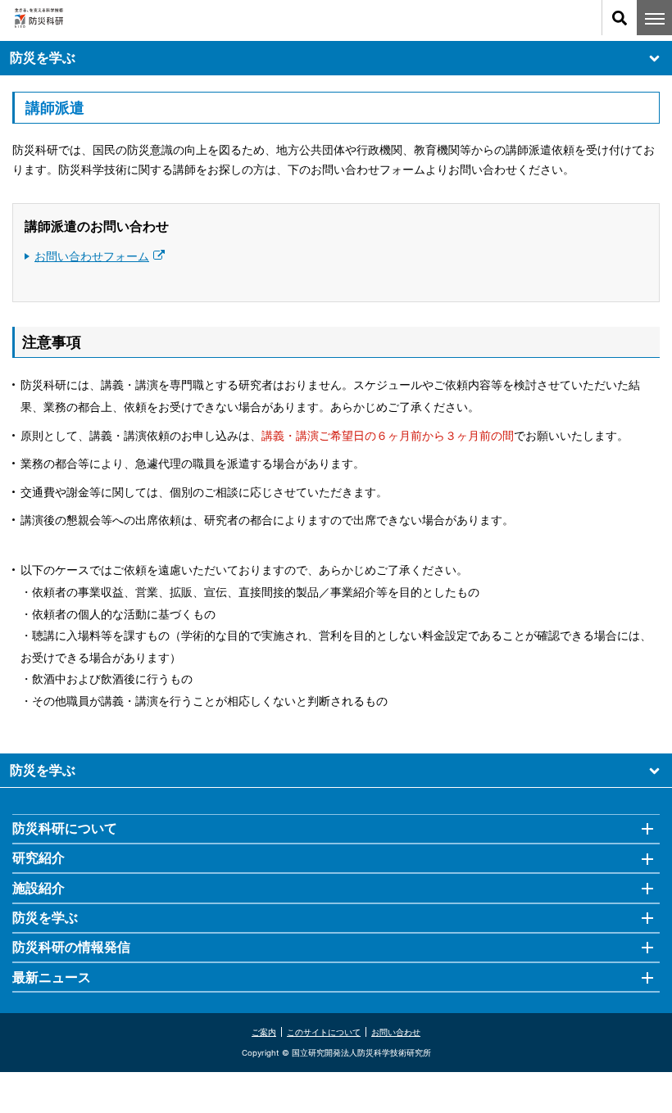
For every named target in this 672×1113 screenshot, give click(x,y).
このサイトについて (324, 1032)
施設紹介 (38, 888)
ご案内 (264, 1032)
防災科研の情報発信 (71, 947)
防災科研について (64, 828)
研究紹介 (38, 857)
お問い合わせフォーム (91, 256)
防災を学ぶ (42, 57)
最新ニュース (51, 977)
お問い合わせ (395, 1032)
